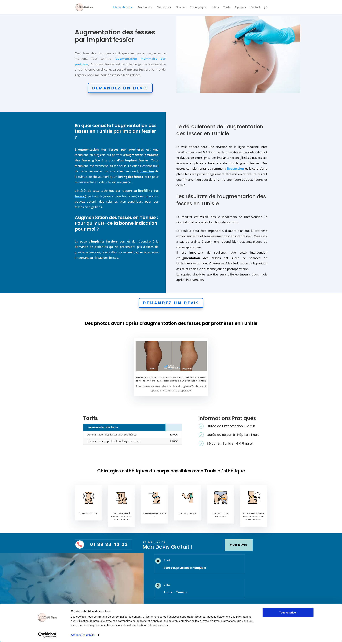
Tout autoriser (288, 612)
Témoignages (198, 7)
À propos (240, 7)
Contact (255, 7)
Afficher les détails (82, 634)
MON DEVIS (238, 545)
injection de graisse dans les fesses (111, 196)
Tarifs (226, 7)
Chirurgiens (164, 7)
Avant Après (145, 7)
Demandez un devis (120, 88)
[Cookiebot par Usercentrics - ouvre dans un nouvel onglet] (47, 635)
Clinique (180, 7)
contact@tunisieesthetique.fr (185, 568)
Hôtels (215, 7)
